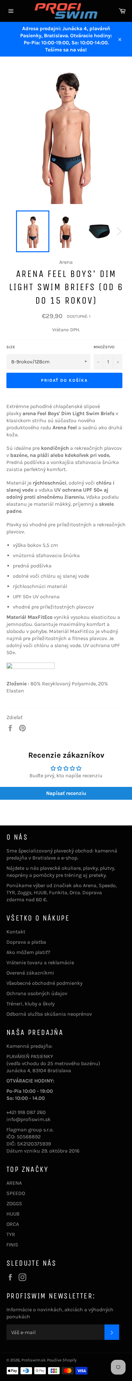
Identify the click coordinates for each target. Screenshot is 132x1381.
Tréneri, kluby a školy (30, 1004)
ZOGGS (14, 1203)
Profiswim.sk (33, 1360)
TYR (10, 1234)
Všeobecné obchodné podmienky (44, 983)
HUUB (13, 1214)
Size (10, 347)
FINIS (12, 1245)
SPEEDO (15, 1193)
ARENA (14, 1183)
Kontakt (15, 932)
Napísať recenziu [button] (66, 793)
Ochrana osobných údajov (36, 993)
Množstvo (104, 347)
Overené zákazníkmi (30, 973)
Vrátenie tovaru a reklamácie (40, 962)
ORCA (12, 1224)
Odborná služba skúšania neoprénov (49, 1014)
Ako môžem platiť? (28, 952)
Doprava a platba (26, 942)
